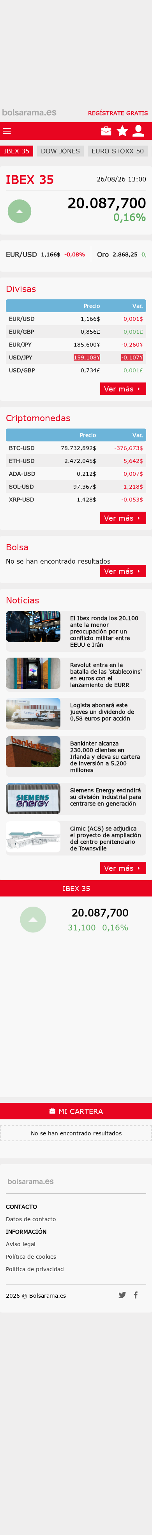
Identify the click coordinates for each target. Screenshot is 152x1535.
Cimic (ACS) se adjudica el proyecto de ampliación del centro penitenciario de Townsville (105, 838)
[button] (122, 1297)
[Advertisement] (76, 76)
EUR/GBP (21, 331)
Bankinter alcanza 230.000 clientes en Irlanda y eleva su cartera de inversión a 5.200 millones (105, 756)
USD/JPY (20, 357)
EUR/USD (21, 254)
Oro (103, 254)
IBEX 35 (30, 179)
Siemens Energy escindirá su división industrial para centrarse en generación (105, 797)
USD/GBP (22, 370)
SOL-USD (21, 486)
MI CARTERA (79, 1111)
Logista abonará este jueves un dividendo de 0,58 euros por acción (102, 712)
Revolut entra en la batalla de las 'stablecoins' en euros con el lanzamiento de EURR (106, 675)
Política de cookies (31, 1256)
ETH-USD (22, 460)
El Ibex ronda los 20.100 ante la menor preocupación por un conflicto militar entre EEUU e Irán (104, 631)
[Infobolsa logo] (29, 112)
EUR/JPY (20, 344)
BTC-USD (22, 448)
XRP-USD (21, 499)
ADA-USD (22, 473)
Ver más (118, 388)
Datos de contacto (31, 1219)
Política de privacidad (35, 1269)
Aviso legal (20, 1244)
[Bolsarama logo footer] (30, 1181)
